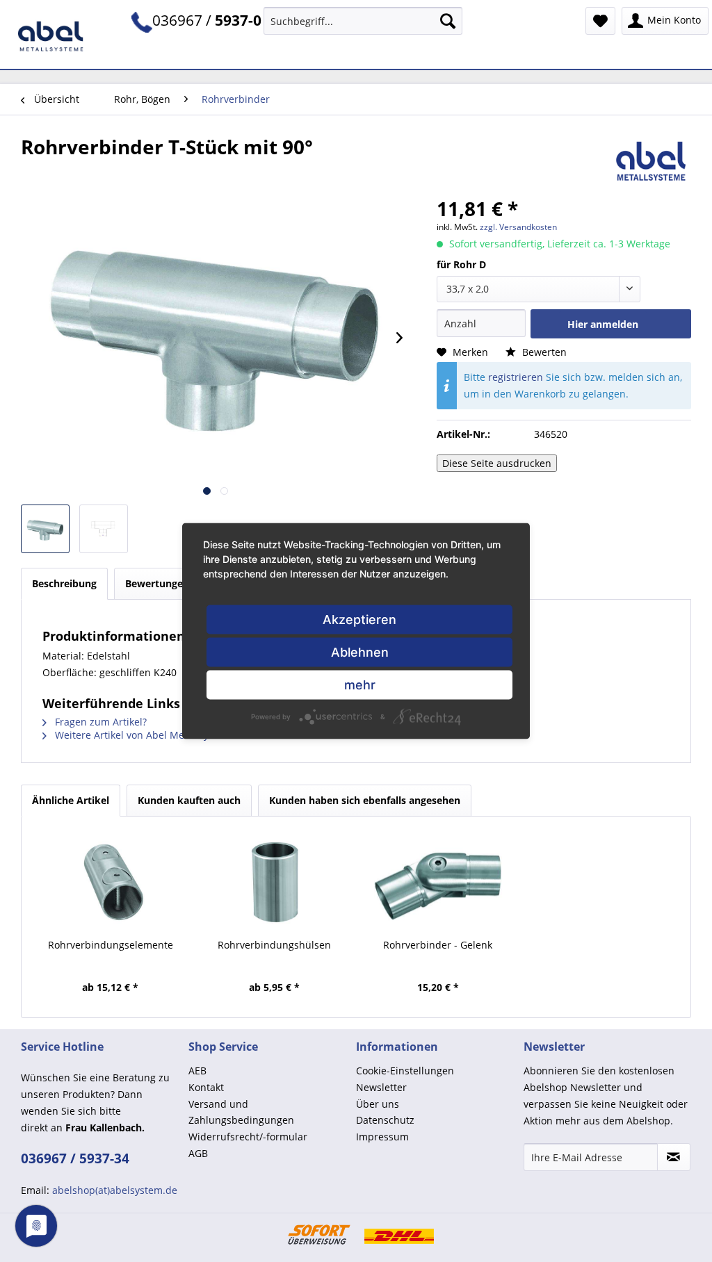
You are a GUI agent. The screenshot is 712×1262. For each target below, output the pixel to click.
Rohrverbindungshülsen (274, 944)
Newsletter (381, 1087)
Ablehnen (360, 652)
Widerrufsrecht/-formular (247, 1136)
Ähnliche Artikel (70, 800)
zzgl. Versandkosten (518, 227)
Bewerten (543, 352)
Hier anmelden (602, 324)
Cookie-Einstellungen (405, 1070)
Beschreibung (64, 583)
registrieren (515, 377)
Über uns (377, 1104)
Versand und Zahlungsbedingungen (241, 1112)
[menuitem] (363, 21)
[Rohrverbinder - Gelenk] (438, 882)
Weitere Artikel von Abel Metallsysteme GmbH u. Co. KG (183, 734)
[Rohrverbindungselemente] (110, 882)
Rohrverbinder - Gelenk (437, 944)
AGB (198, 1153)
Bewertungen (166, 583)
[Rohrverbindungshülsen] (274, 882)
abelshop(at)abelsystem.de (114, 1190)
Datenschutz (385, 1119)
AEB (197, 1070)
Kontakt (206, 1087)
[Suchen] (447, 21)
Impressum (382, 1136)
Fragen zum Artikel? (99, 721)
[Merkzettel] (600, 21)
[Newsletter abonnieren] (673, 1157)
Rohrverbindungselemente (110, 944)
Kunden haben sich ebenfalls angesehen (364, 800)
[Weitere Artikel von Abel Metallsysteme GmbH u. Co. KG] (651, 160)
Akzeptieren (359, 619)
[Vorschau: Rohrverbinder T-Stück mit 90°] (45, 529)
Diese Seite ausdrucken (496, 463)
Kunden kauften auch (189, 800)
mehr (359, 685)
